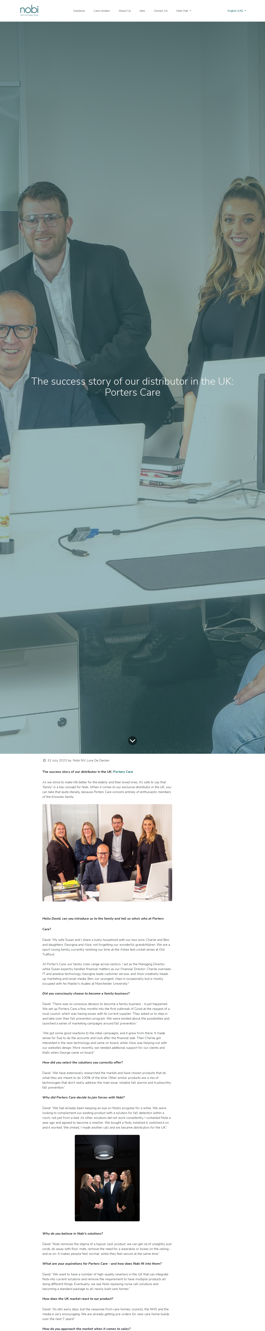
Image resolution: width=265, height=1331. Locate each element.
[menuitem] (79, 10)
